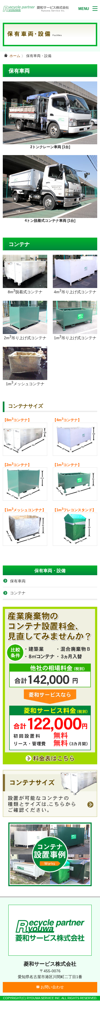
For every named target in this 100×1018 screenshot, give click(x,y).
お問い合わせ (51, 987)
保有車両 (18, 581)
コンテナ (18, 593)
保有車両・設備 (38, 56)
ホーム (14, 56)
